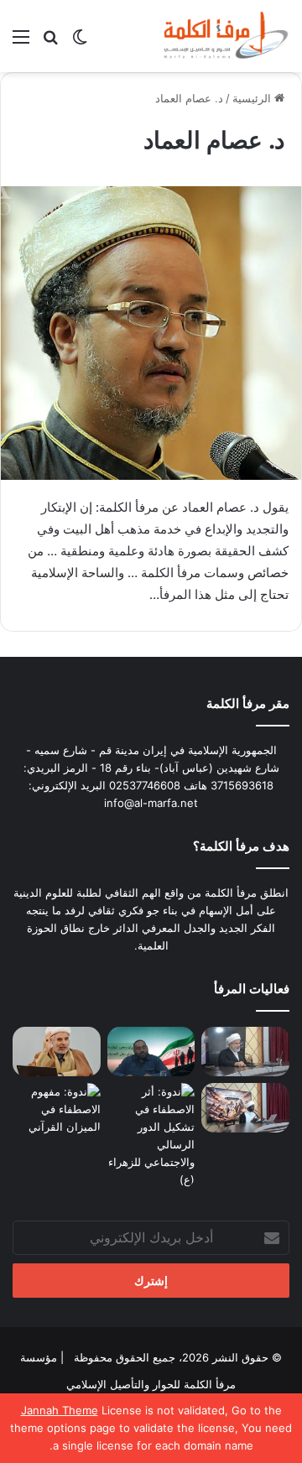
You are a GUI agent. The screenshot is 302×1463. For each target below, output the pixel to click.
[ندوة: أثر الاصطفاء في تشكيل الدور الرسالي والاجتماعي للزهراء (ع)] (151, 1136)
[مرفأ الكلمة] (222, 36)
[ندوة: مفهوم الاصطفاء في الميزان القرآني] (57, 1109)
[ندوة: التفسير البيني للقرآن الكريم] (57, 1051)
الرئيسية (253, 98)
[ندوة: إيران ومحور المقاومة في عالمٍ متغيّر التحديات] (151, 1051)
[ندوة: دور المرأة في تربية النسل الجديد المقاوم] (245, 1107)
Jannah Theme (59, 1410)
